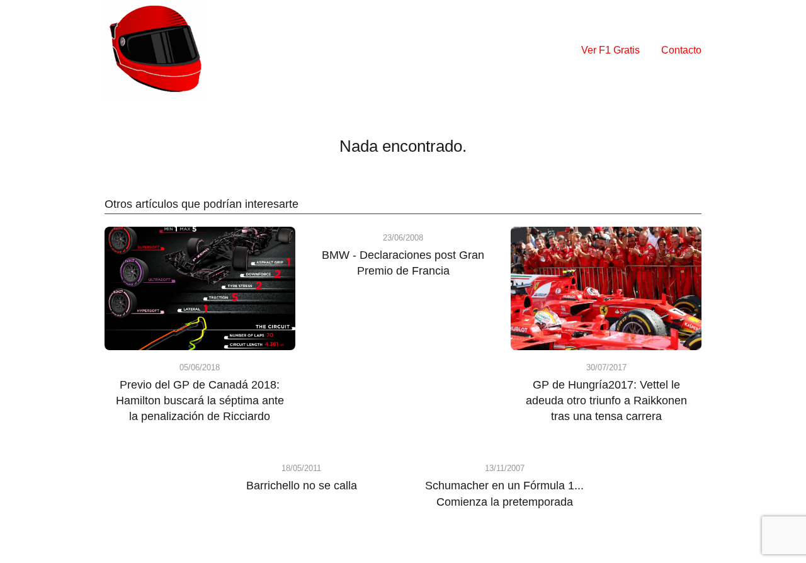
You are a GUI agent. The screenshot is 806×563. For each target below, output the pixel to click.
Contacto (681, 50)
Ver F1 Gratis (610, 50)
